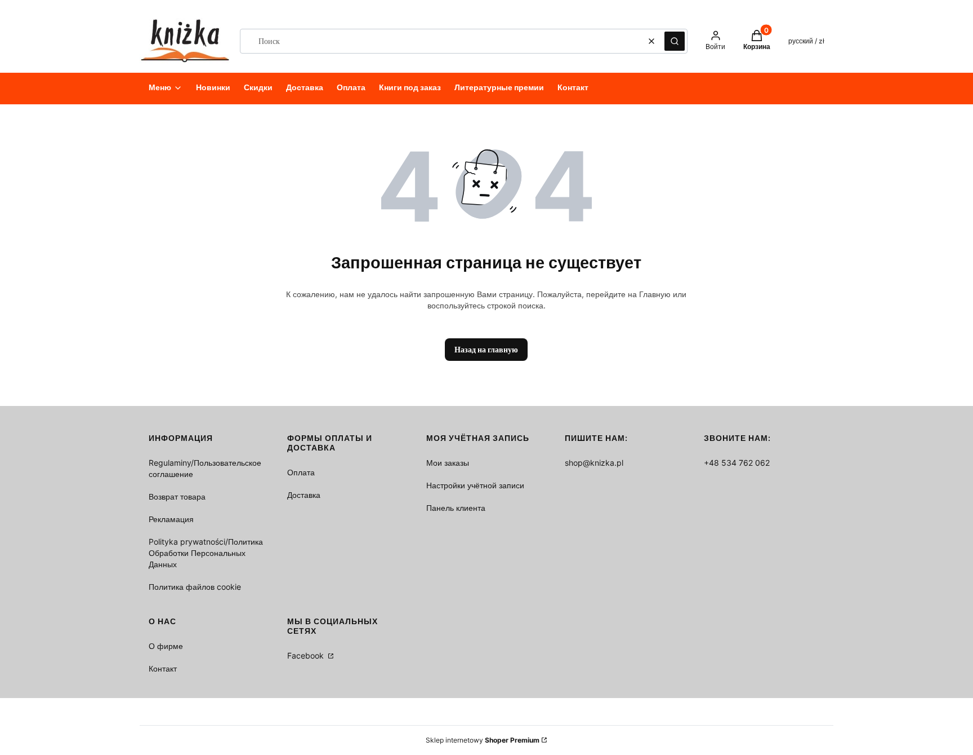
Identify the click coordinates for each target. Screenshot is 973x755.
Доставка (303, 495)
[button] (674, 41)
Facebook (306, 655)
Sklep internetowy (482, 740)
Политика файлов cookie (195, 586)
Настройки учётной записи (475, 485)
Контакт (163, 668)
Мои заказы (447, 462)
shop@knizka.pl (594, 462)
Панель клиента (455, 508)
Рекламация (171, 519)
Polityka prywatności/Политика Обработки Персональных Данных (206, 553)
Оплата (301, 472)
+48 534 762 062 (737, 462)
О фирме (166, 646)
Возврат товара (177, 496)
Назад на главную (486, 349)
